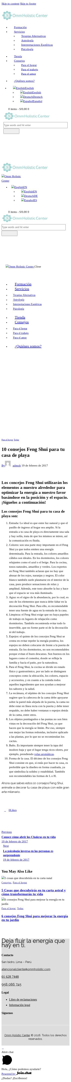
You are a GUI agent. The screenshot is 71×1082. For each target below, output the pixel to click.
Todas (16, 440)
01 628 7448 (10, 977)
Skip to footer (28, 3)
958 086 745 (11, 984)
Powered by (9, 1073)
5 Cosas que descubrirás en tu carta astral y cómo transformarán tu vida (34, 892)
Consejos (6, 882)
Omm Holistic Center (17, 1035)
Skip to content (10, 3)
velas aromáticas (44, 754)
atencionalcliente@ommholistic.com (26, 969)
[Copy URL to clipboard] (33, 810)
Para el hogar (7, 440)
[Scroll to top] (3, 1047)
